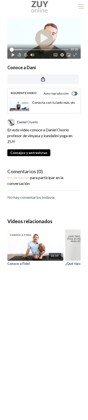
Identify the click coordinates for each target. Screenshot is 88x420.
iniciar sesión (18, 177)
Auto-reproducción (56, 93)
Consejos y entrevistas (28, 153)
